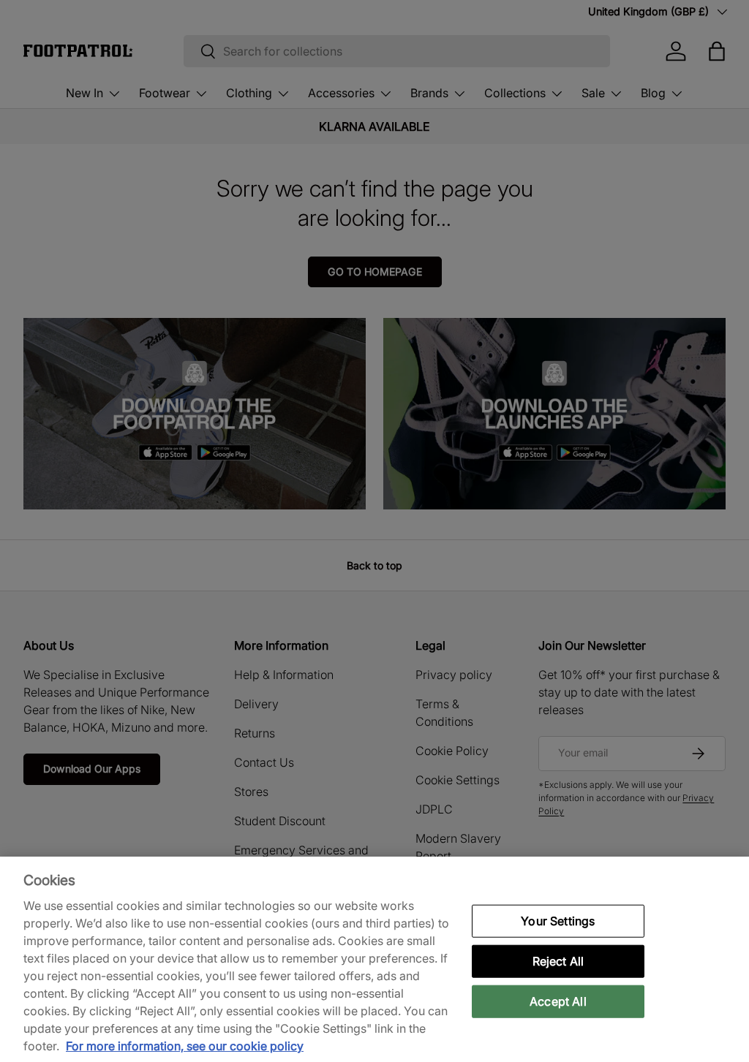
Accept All (558, 1001)
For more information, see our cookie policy (185, 1046)
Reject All (558, 960)
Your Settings (558, 920)
